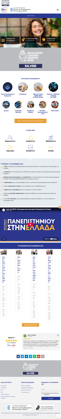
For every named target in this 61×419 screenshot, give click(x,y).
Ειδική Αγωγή (55, 110)
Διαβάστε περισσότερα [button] (28, 348)
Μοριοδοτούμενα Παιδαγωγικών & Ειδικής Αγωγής (38, 95)
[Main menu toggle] (58, 10)
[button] (60, 207)
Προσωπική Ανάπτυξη (18, 111)
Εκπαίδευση (22, 94)
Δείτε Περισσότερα (10, 41)
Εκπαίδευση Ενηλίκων (30, 111)
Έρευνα (6, 110)
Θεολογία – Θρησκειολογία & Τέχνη (43, 112)
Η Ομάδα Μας (51, 38)
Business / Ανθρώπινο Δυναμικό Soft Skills (53, 95)
